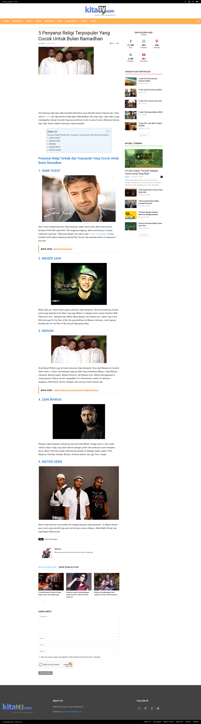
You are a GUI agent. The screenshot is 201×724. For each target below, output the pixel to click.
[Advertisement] (78, 94)
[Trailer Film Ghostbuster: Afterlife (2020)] (131, 81)
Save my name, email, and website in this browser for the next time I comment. (71, 657)
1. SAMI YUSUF (53, 137)
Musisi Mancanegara (51, 539)
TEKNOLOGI (49, 21)
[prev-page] (39, 601)
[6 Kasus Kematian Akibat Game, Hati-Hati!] (131, 226)
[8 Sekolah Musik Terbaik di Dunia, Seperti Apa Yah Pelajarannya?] (51, 581)
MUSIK (38, 21)
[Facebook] (185, 1)
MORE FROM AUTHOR (69, 567)
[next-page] (43, 601)
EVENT (83, 21)
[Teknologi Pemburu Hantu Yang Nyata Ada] (131, 193)
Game (127, 167)
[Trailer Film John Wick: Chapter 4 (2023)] (131, 126)
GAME (59, 21)
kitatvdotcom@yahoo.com (72, 711)
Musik (40, 28)
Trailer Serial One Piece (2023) (150, 90)
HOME (6, 21)
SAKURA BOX (70, 21)
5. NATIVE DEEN (54, 150)
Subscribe (143, 53)
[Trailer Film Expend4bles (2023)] (131, 115)
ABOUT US (147, 722)
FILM (29, 21)
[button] (198, 21)
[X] (193, 1)
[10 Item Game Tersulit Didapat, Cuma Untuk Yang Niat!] (144, 158)
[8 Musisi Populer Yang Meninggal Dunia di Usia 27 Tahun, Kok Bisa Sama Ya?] (79, 581)
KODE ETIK (179, 722)
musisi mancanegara (98, 233)
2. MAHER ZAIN (53, 141)
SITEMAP (196, 722)
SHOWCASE (16, 21)
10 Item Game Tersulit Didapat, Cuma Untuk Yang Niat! (141, 172)
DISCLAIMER (157, 722)
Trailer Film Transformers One (150, 101)
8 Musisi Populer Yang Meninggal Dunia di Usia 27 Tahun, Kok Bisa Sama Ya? (77, 594)
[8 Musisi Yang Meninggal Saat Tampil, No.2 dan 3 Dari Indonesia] (106, 581)
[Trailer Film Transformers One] (131, 104)
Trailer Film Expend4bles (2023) (150, 112)
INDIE (93, 21)
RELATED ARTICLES (47, 567)
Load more (142, 135)
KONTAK (188, 722)
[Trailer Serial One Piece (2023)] (131, 93)
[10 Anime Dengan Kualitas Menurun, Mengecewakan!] (131, 215)
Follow (144, 40)
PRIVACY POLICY (168, 722)
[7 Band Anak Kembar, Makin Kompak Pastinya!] (131, 204)
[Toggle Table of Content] (106, 131)
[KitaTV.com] (100, 11)
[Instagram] (189, 1)
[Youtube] (197, 1)
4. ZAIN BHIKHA (53, 147)
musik (47, 116)
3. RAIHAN (51, 144)
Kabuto (42, 43)
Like (130, 40)
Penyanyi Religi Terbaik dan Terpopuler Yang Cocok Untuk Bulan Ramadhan (78, 134)
